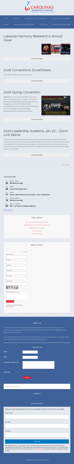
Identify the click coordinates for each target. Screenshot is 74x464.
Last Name (8, 431)
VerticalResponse (10, 306)
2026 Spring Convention (22, 92)
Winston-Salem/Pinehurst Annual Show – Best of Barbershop (30, 195)
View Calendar (8, 210)
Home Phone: (9, 275)
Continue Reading (37, 58)
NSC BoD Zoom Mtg (16, 183)
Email (6, 357)
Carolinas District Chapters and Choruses (37, 225)
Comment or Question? (12, 362)
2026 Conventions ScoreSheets (27, 70)
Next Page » (66, 165)
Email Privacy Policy (39, 449)
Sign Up (37, 441)
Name (6, 351)
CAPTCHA (7, 372)
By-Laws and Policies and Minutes (37, 222)
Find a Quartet (37, 231)
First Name (8, 422)
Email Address (9, 412)
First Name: (8, 259)
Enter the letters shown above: (12, 292)
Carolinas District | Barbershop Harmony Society (37, 7)
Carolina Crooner (37, 234)
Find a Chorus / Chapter (37, 228)
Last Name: (8, 265)
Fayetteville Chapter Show (18, 189)
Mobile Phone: (9, 281)
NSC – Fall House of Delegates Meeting (23, 206)
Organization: (9, 270)
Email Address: (9, 254)
